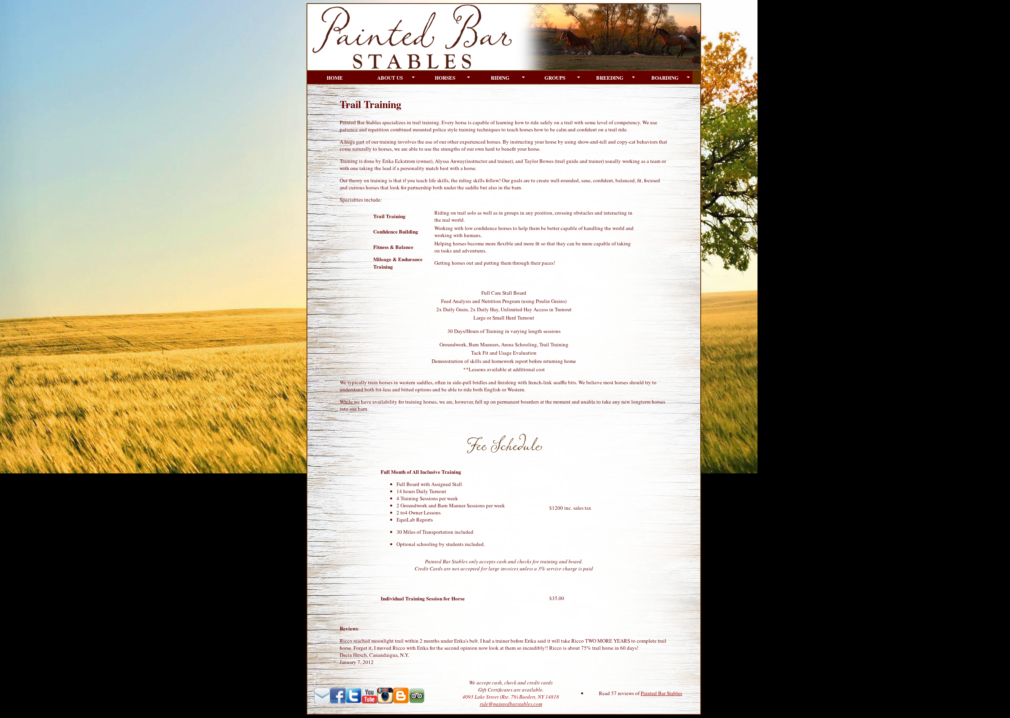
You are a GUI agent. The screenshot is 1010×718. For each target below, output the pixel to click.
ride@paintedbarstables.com (511, 703)
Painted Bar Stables (661, 693)
